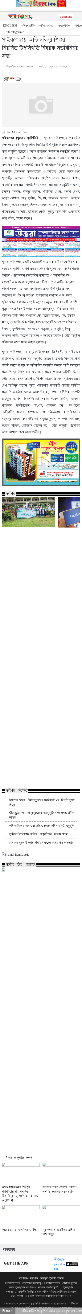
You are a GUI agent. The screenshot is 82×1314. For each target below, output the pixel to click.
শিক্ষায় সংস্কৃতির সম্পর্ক (18, 1158)
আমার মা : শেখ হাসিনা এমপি (19, 1230)
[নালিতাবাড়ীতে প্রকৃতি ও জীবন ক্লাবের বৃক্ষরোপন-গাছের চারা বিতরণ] (28, 512)
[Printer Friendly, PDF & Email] (41, 79)
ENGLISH (10, 25)
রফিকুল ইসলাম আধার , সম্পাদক (19, 66)
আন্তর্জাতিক (64, 25)
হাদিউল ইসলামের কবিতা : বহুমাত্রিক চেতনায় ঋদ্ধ (38, 834)
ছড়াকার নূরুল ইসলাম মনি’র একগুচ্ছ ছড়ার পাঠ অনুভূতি (41, 843)
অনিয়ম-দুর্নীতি (28, 25)
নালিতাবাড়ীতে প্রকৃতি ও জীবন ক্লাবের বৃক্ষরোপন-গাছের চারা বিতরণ (27, 777)
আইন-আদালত (46, 25)
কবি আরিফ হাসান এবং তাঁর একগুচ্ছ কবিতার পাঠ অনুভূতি (41, 826)
